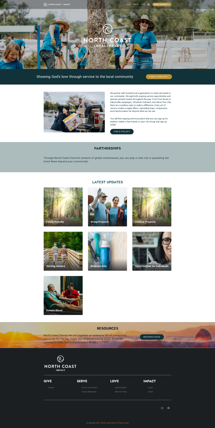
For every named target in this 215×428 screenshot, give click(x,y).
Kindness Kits (99, 266)
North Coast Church (108, 423)
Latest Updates (121, 387)
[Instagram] (162, 408)
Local (150, 387)
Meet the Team (121, 391)
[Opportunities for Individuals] (151, 251)
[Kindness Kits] (107, 251)
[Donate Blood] (63, 295)
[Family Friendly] (63, 206)
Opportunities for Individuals (152, 266)
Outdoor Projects (145, 222)
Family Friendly (55, 222)
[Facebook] (168, 408)
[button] (148, 4)
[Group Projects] (107, 206)
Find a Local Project (89, 387)
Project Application (89, 391)
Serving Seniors (55, 266)
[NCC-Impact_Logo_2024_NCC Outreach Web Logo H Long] (59, 4)
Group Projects (100, 222)
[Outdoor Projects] (151, 206)
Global (150, 391)
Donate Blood (54, 310)
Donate (51, 387)
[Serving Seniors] (63, 251)
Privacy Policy (123, 423)
